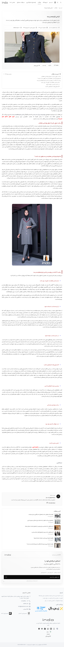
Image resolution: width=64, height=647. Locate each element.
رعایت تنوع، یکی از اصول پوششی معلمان (51, 76)
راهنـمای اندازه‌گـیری (31, 2)
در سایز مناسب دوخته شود (53, 84)
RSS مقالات (26, 609)
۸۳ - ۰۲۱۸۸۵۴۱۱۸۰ (24, 601)
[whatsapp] (48, 629)
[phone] (57, 629)
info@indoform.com (23, 606)
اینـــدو (50, 2)
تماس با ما (12, 2)
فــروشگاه (45, 2)
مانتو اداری (35, 447)
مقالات (39, 2)
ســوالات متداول (20, 2)
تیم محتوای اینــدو (53, 27)
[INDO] (5, 2)
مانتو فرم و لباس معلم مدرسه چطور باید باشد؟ (49, 78)
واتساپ (44, 65)
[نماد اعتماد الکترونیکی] (48, 634)
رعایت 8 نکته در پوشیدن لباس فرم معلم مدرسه (49, 80)
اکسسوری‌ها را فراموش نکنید (52, 86)
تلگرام (49, 65)
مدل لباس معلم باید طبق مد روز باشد (50, 82)
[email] (42, 629)
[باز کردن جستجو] (60, 2)
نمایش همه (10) (8, 74)
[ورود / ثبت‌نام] (57, 2)
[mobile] (54, 629)
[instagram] (51, 629)
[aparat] (45, 629)
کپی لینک (36, 65)
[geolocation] (39, 629)
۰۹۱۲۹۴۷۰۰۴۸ (25, 603)
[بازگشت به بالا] (60, 644)
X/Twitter (56, 65)
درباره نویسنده (51, 502)
